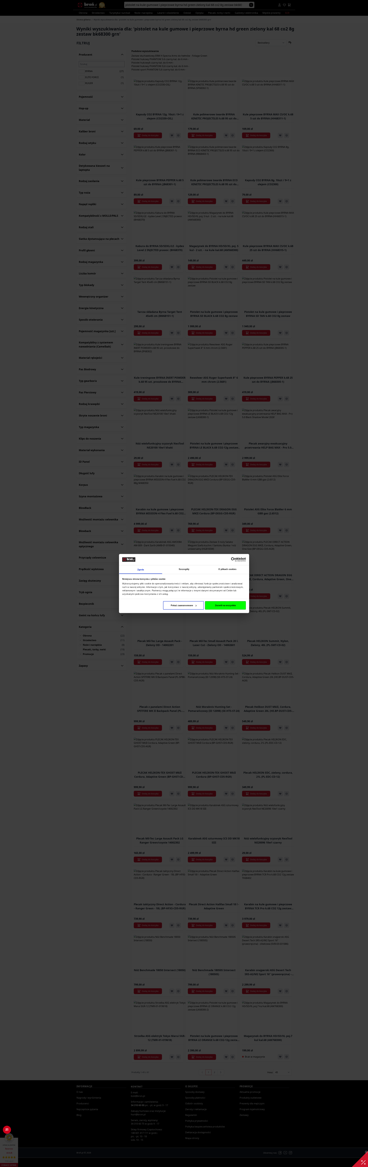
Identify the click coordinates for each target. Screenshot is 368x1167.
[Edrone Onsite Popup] (184, 583)
